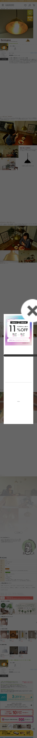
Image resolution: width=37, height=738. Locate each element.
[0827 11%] (18, 330)
